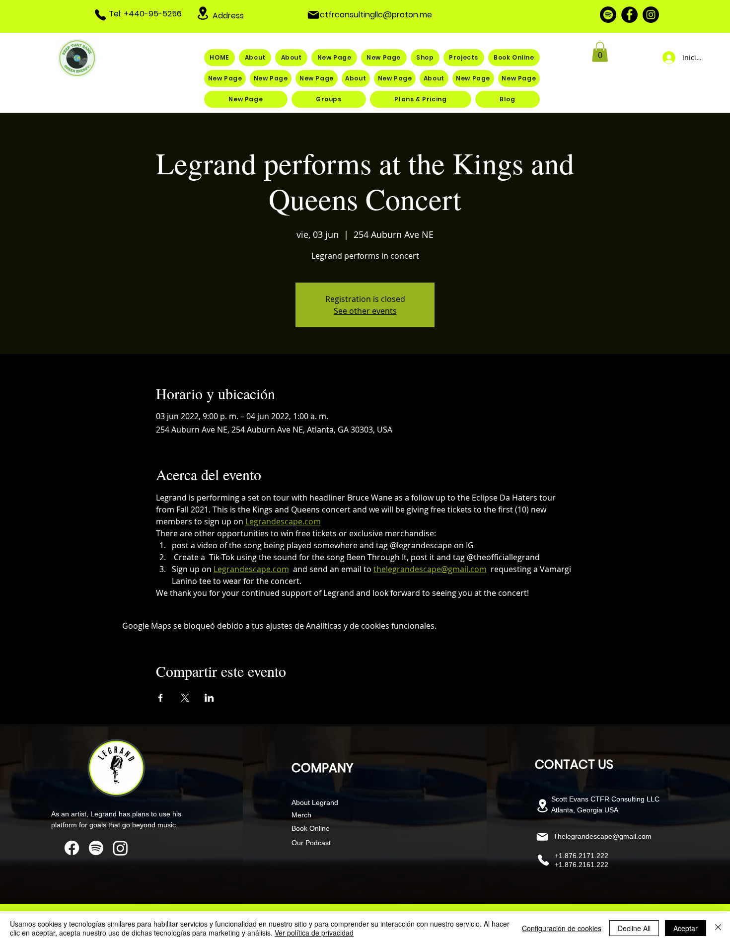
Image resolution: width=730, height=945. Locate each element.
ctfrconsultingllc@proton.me (376, 14)
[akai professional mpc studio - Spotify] (96, 848)
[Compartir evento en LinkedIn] (209, 698)
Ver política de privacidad (314, 933)
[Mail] (313, 14)
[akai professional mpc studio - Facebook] (71, 848)
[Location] (203, 13)
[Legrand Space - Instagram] (651, 14)
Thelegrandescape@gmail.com (602, 836)
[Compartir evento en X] (185, 698)
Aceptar (685, 928)
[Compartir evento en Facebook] (160, 698)
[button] (599, 52)
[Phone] (100, 14)
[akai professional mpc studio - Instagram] (120, 848)
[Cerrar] (718, 928)
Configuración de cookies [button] (561, 928)
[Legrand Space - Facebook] (629, 14)
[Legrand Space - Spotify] (608, 14)
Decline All (634, 928)
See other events (365, 310)
